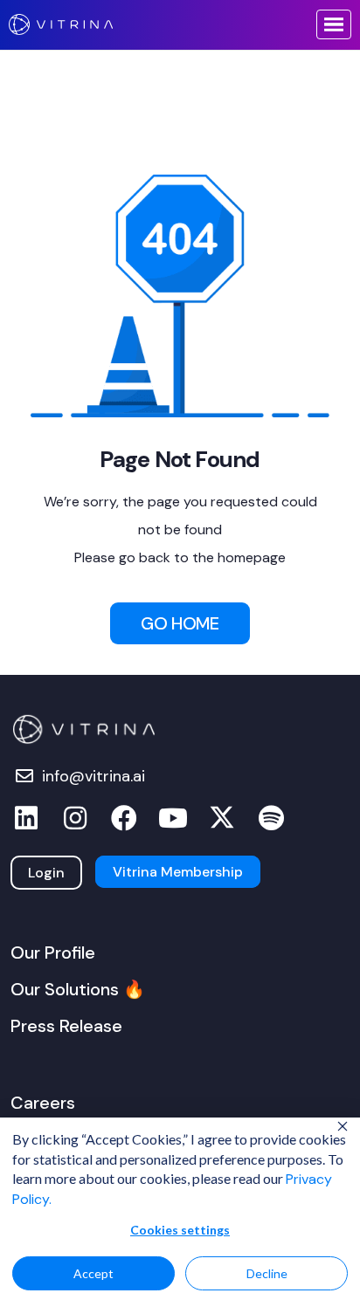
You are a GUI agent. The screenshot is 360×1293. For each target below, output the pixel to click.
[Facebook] (124, 818)
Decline (266, 1273)
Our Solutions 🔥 (77, 989)
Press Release (66, 1025)
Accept (93, 1273)
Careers (42, 1102)
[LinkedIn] (26, 818)
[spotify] (271, 818)
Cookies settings (180, 1229)
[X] (222, 818)
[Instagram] (75, 818)
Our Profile (52, 952)
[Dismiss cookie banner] (342, 1128)
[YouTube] (173, 818)
